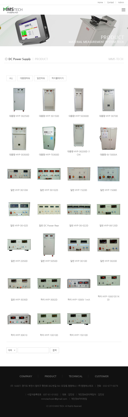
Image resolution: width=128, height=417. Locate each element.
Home (100, 2)
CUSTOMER (101, 376)
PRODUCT (50, 376)
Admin (121, 2)
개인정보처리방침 (79, 399)
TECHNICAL (75, 376)
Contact (110, 2)
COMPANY (26, 376)
